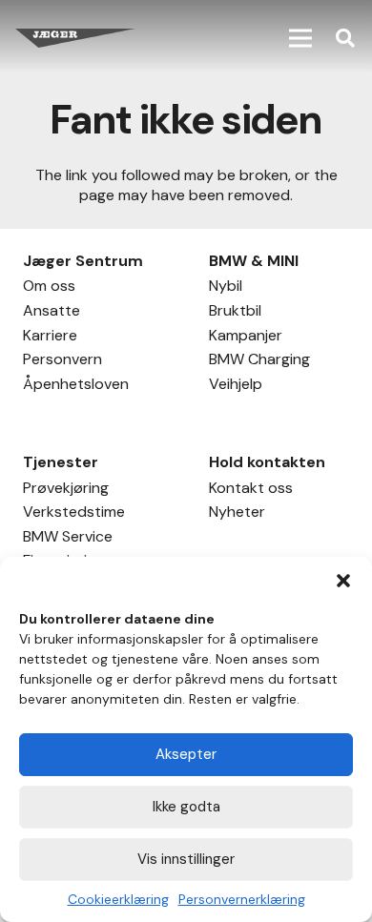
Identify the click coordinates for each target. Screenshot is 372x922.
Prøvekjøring (66, 490)
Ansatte (51, 312)
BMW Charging (259, 361)
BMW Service (68, 538)
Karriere (50, 337)
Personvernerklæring (241, 899)
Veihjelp (235, 386)
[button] (343, 580)
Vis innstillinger (186, 859)
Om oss (49, 288)
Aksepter (186, 754)
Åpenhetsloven (76, 386)
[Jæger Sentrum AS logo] (75, 38)
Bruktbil (235, 312)
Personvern (62, 361)
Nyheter (237, 514)
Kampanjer (245, 337)
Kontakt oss (251, 490)
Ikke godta (186, 806)
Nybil (225, 288)
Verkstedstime (74, 514)
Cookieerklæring (118, 899)
